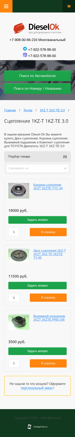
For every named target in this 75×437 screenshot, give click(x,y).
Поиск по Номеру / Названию (37, 89)
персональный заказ (36, 388)
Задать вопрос (37, 219)
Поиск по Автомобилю (37, 76)
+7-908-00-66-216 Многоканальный (38, 40)
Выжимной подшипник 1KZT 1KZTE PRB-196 (49, 317)
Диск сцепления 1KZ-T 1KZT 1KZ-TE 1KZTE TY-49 (49, 254)
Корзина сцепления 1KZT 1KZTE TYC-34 (48, 186)
